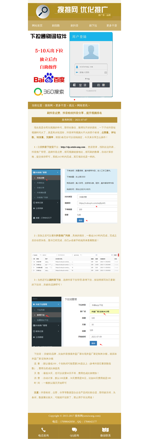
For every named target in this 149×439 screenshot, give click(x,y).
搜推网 (49, 105)
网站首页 (37, 25)
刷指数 (56, 25)
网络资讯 (82, 105)
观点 (71, 105)
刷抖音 (74, 25)
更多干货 (112, 25)
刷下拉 (93, 25)
